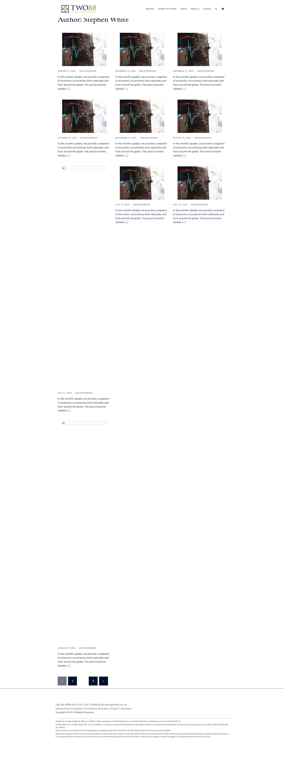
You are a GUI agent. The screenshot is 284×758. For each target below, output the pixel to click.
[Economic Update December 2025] (142, 49)
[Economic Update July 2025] (84, 277)
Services (150, 9)
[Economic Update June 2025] (142, 182)
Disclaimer (78, 708)
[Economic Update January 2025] (84, 532)
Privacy (114, 708)
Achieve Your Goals (167, 9)
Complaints (126, 708)
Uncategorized (87, 71)
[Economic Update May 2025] (200, 182)
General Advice (62, 708)
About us (195, 9)
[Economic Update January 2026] (84, 49)
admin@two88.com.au (115, 704)
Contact (207, 9)
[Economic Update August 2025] (200, 115)
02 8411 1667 (82, 704)
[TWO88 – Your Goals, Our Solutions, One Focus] (79, 8)
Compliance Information (97, 708)
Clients (183, 9)
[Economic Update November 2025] (200, 49)
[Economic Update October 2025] (84, 115)
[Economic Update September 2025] (142, 115)
